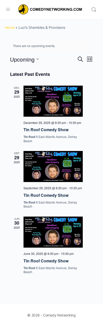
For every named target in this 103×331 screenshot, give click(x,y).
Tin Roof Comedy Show (46, 129)
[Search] (94, 9)
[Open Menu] (8, 9)
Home (9, 27)
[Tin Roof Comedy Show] (53, 101)
